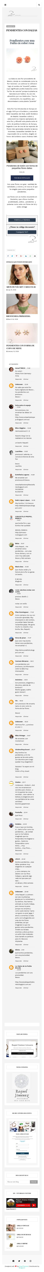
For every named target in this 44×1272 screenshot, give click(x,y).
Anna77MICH (20, 368)
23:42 (23, 859)
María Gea (19, 567)
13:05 (26, 451)
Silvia (17, 950)
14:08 (32, 475)
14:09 (33, 500)
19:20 (26, 722)
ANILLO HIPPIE (22, 1243)
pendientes (30, 202)
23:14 (25, 812)
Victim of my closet (22, 771)
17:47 (29, 638)
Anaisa (17, 782)
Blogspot (22, 1268)
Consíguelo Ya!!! (22, 232)
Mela (17, 543)
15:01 (22, 543)
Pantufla (18, 812)
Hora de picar (20, 638)
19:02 (21, 701)
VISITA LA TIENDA (22, 220)
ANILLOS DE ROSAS (24, 1234)
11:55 (28, 368)
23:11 (23, 782)
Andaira (18, 824)
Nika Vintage (20, 735)
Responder (18, 379)
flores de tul (31, 204)
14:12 (18, 520)
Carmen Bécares (21, 661)
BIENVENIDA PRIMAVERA (18, 316)
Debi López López (22, 500)
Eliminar (25, 379)
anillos (21, 202)
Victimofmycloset (22, 749)
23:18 (24, 824)
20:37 (33, 749)
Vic (16, 701)
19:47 (28, 735)
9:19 (22, 950)
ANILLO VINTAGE (23, 1226)
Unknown (19, 384)
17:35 (32, 612)
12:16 (18, 407)
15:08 (26, 567)
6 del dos (18, 579)
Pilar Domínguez (21, 612)
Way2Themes (23, 1266)
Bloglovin (18, 581)
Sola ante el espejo (23, 405)
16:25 (18, 593)
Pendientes (11, 250)
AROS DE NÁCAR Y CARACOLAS (21, 287)
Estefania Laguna (22, 475)
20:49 (26, 891)
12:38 (29, 428)
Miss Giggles (20, 428)
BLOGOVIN (19, 492)
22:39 (19, 970)
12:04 (26, 384)
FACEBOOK (19, 489)
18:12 (31, 661)
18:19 (25, 680)
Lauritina (18, 451)
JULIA (17, 859)
